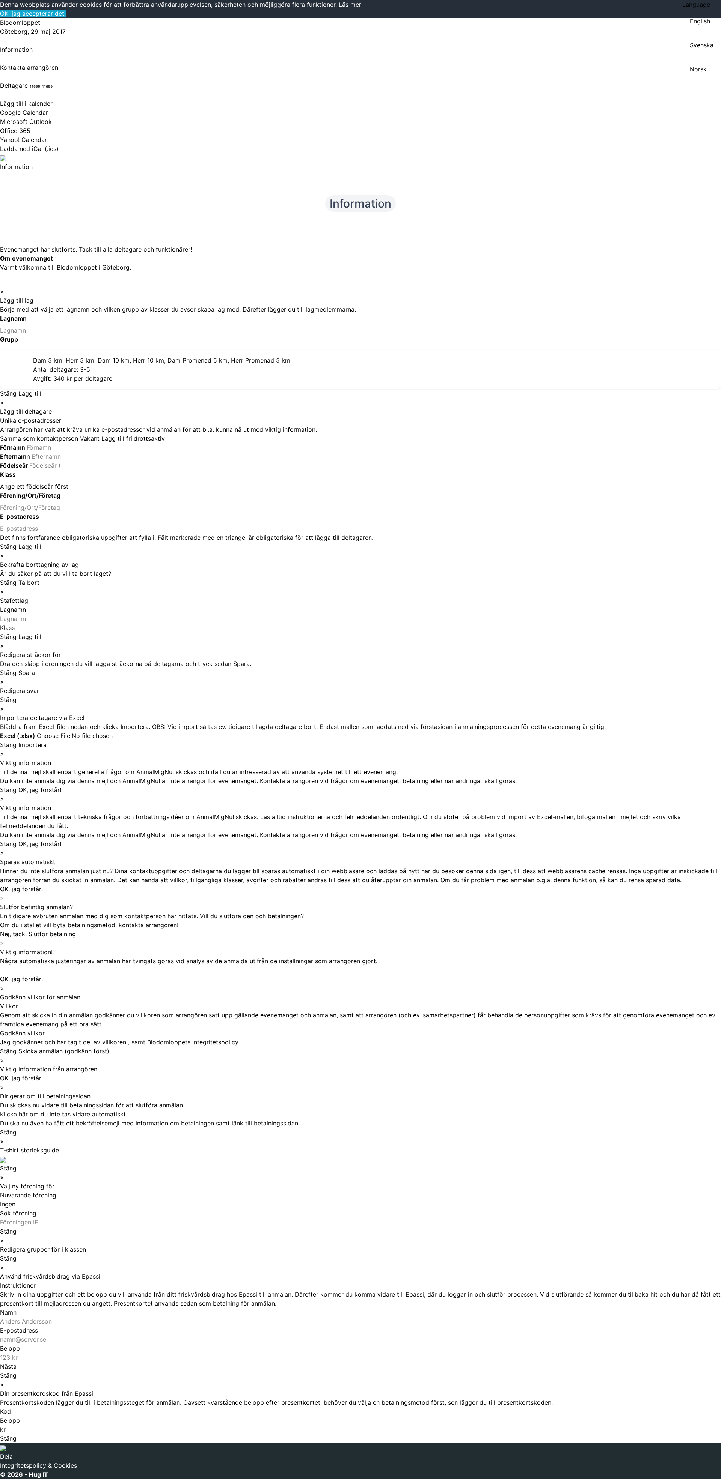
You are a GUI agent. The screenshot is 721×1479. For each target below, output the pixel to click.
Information (16, 49)
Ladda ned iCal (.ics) (29, 148)
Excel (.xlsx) (17, 736)
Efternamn (16, 456)
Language (696, 4)
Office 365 (15, 130)
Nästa (8, 1366)
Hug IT (38, 1474)
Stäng (8, 393)
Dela (6, 1456)
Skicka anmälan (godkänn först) (63, 1051)
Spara (26, 672)
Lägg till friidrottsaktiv (133, 438)
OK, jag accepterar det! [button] (33, 13)
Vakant (90, 438)
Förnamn (13, 447)
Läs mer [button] (350, 4)
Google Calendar (24, 112)
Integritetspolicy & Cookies (38, 1465)
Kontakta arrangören (29, 67)
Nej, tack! (13, 934)
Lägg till (29, 393)
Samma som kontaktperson (39, 438)
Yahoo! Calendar (23, 139)
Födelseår (14, 465)
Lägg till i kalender (26, 103)
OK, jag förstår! (39, 790)
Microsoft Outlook (26, 121)
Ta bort (28, 582)
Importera (32, 745)
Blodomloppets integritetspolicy (192, 1042)
